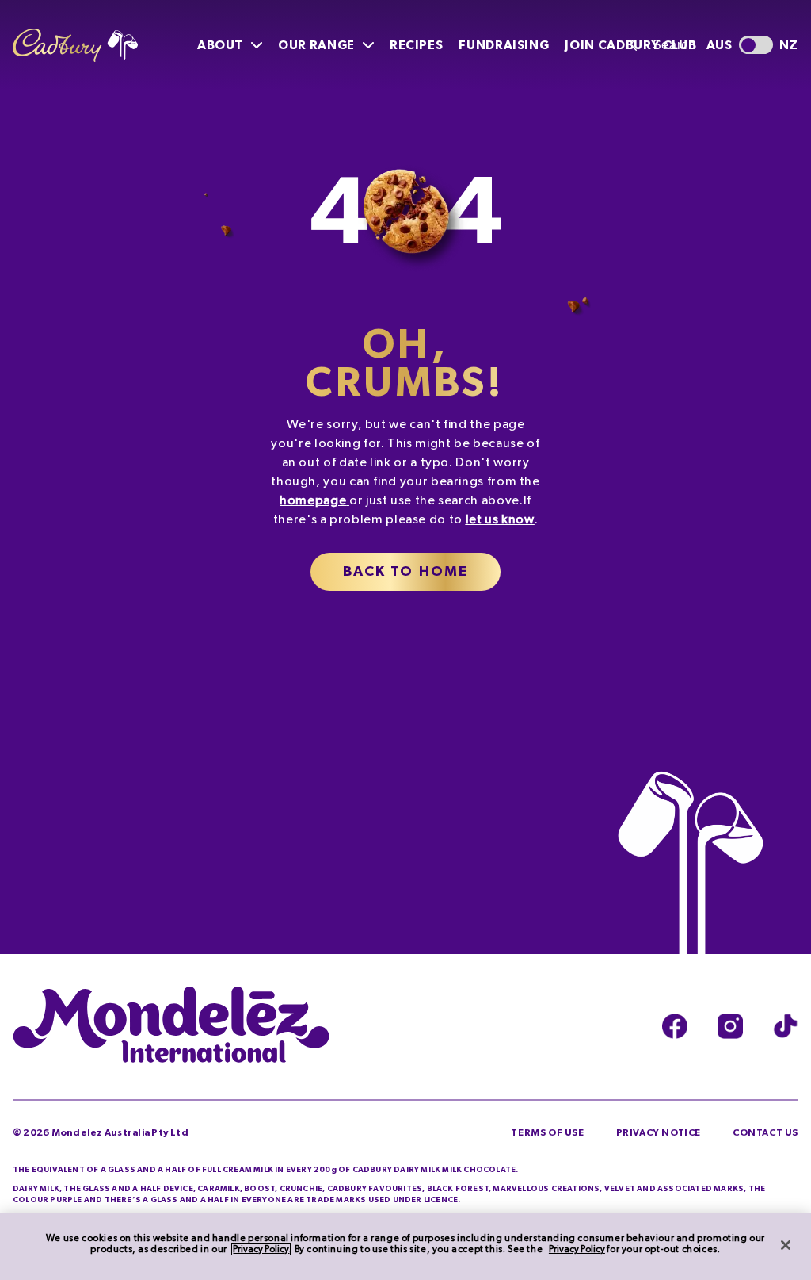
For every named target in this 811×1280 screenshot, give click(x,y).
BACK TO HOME (406, 572)
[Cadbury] (75, 45)
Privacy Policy (261, 1249)
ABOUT (220, 45)
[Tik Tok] (785, 1027)
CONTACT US (765, 1132)
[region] (405, 1246)
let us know (500, 519)
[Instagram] (730, 1027)
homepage (313, 500)
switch (756, 45)
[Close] (785, 1245)
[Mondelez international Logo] (171, 1026)
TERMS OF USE (547, 1132)
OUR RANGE (316, 45)
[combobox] (658, 45)
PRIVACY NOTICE (658, 1132)
